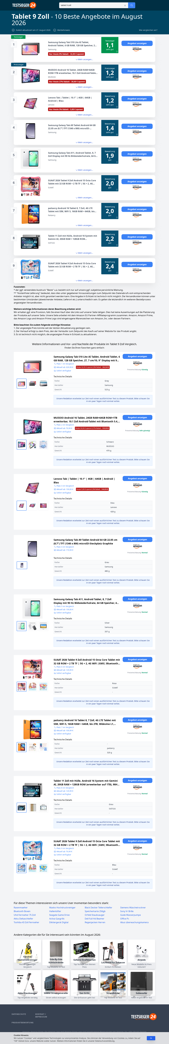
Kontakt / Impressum (41, 1015)
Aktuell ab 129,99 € (65, 670)
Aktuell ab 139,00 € (82, 489)
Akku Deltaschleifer (23, 918)
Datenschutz (19, 1014)
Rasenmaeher (21, 907)
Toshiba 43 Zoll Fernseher (26, 922)
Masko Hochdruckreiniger (62, 907)
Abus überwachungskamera (134, 922)
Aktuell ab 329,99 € (83, 367)
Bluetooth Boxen (22, 911)
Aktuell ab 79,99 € (83, 428)
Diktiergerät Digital (58, 922)
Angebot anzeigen (137, 43)
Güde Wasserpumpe (130, 914)
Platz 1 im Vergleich (65, 363)
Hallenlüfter (55, 911)
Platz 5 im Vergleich (65, 606)
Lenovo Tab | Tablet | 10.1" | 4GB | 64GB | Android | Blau (84, 480)
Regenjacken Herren (95, 922)
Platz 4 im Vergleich (65, 547)
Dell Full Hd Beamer (94, 918)
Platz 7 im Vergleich (65, 727)
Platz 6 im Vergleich (65, 667)
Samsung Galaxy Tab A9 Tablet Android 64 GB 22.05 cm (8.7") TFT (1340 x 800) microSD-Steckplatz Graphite (85, 541)
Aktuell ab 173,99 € (65, 550)
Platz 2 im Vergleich (65, 425)
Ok (151, 1038)
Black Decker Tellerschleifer (98, 907)
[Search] (131, 5)
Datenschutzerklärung (104, 1041)
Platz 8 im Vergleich (65, 788)
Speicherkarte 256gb (95, 911)
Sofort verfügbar (64, 370)
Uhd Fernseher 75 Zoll (25, 914)
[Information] (117, 51)
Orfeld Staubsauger (95, 914)
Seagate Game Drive (59, 914)
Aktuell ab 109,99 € (65, 730)
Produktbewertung (23, 1022)
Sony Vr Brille (126, 911)
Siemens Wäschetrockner (133, 907)
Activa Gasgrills (56, 918)
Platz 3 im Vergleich (65, 486)
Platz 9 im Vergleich (65, 848)
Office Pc (124, 918)
